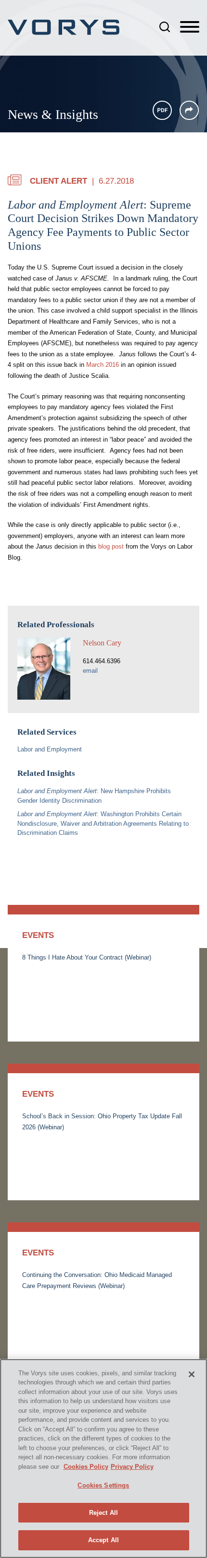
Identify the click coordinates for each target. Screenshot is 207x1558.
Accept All (103, 1540)
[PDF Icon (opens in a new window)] (162, 110)
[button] (189, 110)
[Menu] (189, 27)
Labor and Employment (49, 749)
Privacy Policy (132, 1466)
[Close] (191, 1374)
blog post (111, 546)
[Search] (164, 27)
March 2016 (102, 364)
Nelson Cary (102, 643)
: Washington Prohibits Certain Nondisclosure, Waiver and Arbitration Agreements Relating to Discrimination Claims (103, 823)
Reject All (103, 1512)
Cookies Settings (103, 1485)
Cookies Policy (86, 1466)
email (90, 670)
